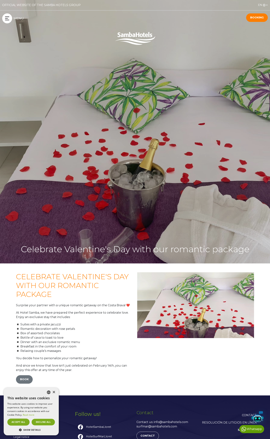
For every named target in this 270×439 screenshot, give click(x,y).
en (260, 5)
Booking (257, 17)
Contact (249, 415)
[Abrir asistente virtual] (257, 417)
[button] (31, 430)
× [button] (53, 392)
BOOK (24, 379)
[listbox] (49, 392)
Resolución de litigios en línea (229, 422)
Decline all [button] (43, 422)
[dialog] (31, 411)
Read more (29, 414)
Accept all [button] (18, 422)
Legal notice (21, 437)
